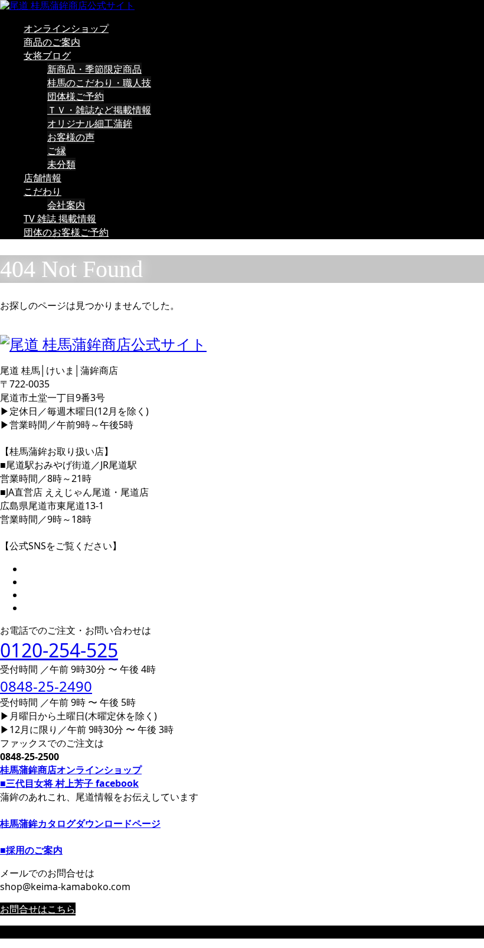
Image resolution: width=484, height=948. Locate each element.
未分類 (61, 164)
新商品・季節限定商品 (94, 69)
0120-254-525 (59, 650)
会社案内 (66, 204)
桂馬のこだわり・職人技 (99, 82)
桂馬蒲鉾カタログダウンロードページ (80, 823)
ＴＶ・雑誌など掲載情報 (99, 109)
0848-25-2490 (46, 686)
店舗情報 (42, 177)
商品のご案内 (52, 41)
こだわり (42, 191)
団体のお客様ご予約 (66, 232)
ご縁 (56, 150)
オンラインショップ (66, 28)
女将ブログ (47, 55)
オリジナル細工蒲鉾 (89, 123)
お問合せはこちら (38, 909)
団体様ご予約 (75, 96)
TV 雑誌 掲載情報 (60, 218)
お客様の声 (70, 137)
